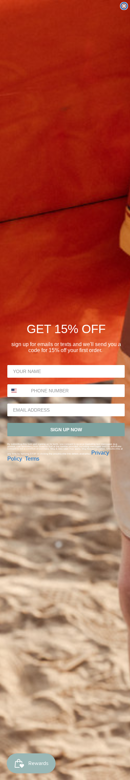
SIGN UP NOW (66, 429)
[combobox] (18, 391)
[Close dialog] (124, 6)
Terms (32, 459)
